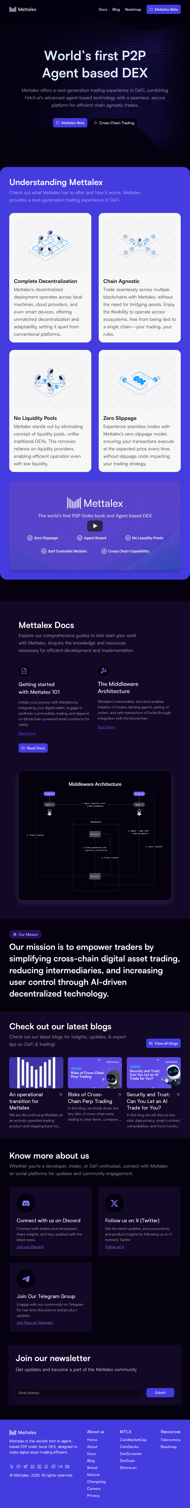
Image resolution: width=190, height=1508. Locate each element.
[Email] (67, 1466)
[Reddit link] (53, 1466)
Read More (27, 733)
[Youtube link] (18, 1466)
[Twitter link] (11, 1466)
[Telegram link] (25, 1466)
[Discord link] (32, 1466)
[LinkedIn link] (39, 1466)
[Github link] (46, 1466)
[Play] (95, 525)
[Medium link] (60, 1466)
